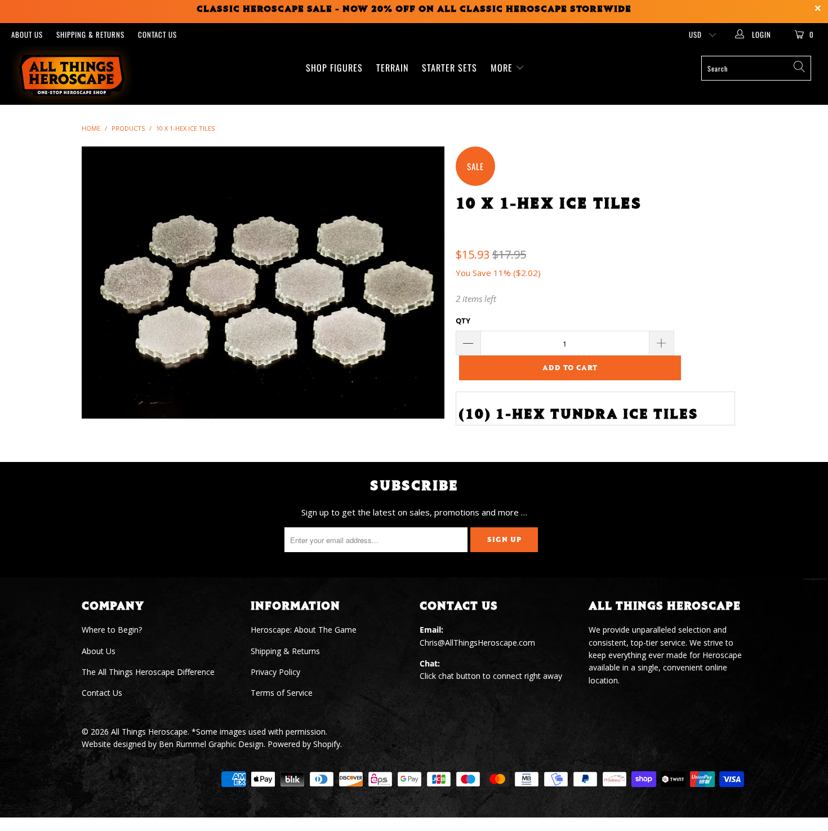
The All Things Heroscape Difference (148, 671)
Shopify (326, 744)
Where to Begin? (112, 629)
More (503, 67)
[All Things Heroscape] (71, 75)
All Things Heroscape (149, 731)
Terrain (392, 67)
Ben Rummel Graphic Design (211, 744)
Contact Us (157, 34)
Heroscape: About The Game (304, 629)
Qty (463, 320)
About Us (27, 34)
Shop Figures (334, 67)
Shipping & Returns (90, 34)
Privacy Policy (275, 671)
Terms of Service (282, 692)
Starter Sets (449, 67)
